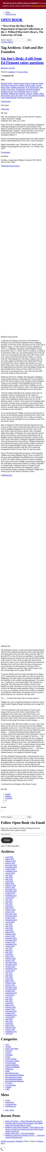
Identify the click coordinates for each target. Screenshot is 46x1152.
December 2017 (11, 889)
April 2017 (9, 906)
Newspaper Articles (12, 1061)
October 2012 (10, 1013)
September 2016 (11, 920)
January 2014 (10, 985)
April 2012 (9, 1023)
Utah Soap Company (24, 98)
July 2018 (8, 875)
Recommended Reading (13, 1079)
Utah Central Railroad (8, 98)
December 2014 (11, 963)
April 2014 (9, 979)
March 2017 (9, 908)
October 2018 (10, 869)
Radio (7, 1071)
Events (7, 1057)
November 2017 (11, 891)
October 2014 (10, 967)
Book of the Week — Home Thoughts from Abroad (23, 1121)
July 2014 (8, 973)
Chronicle (8, 1051)
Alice (7, 1045)
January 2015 (10, 960)
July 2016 (8, 924)
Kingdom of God (7, 91)
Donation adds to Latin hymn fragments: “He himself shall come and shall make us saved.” (24, 1124)
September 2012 (11, 1015)
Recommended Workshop (14, 1081)
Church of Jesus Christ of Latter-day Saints (28, 83)
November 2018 (11, 867)
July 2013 (8, 997)
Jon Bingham (20, 89)
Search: (3, 40)
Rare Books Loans (12, 1073)
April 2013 (9, 1003)
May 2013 (9, 1001)
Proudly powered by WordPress (12, 1141)
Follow (7, 840)
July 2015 (8, 948)
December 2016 (11, 914)
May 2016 (9, 928)
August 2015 (10, 946)
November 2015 (11, 940)
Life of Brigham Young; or (23, 91)
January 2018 (10, 887)
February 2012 (10, 1027)
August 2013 (10, 995)
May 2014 (9, 977)
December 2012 (11, 1011)
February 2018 (10, 885)
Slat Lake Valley (17, 95)
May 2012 (9, 1021)
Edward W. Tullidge (17, 85)
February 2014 (10, 983)
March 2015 (9, 956)
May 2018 (9, 879)
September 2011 (11, 1032)
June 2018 (9, 877)
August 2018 (10, 873)
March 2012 (9, 1025)
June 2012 (9, 1019)
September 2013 (11, 993)
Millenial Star (13, 93)
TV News (8, 1083)
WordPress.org (10, 1106)
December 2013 (11, 987)
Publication (9, 1069)
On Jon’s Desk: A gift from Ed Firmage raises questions (22, 60)
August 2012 (10, 1017)
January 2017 (10, 912)
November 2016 (11, 916)
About (7, 12)
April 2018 (9, 881)
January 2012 (10, 1029)
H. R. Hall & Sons (32, 87)
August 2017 (10, 898)
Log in (7, 1100)
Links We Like (10, 14)
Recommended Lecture (13, 1077)
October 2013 (10, 991)
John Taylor (11, 89)
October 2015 (10, 942)
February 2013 (10, 1007)
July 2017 (8, 900)
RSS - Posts (9, 1110)
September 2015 (11, 944)
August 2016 (10, 922)
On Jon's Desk (22, 72)
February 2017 (10, 910)
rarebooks (11, 72)
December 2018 (11, 865)
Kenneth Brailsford (33, 89)
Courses (8, 1053)
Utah (25, 95)
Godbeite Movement (17, 87)
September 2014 (11, 969)
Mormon (22, 93)
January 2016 (10, 936)
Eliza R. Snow (30, 85)
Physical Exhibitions (12, 1067)
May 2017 (9, 904)
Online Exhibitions (12, 1065)
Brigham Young (6, 83)
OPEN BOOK (11, 20)
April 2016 (9, 930)
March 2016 (9, 932)
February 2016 (10, 934)
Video (7, 1089)
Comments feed (10, 1104)
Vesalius (8, 1087)
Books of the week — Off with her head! (19, 1133)
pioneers (29, 93)
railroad (35, 93)
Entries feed (9, 1102)
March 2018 (9, 883)
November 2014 (11, 965)
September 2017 (11, 896)
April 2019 (9, 857)
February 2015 (10, 958)
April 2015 (9, 954)
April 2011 (9, 1034)
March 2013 (9, 1005)
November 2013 (11, 989)
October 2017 (10, 894)
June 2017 (9, 902)
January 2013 (10, 1009)
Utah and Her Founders (36, 95)
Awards (8, 1047)
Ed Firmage (5, 85)
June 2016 (9, 926)
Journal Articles (10, 1059)
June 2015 (9, 950)
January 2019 (10, 863)
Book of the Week (11, 1049)
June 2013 (9, 999)
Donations (9, 1055)
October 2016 (10, 918)
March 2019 (9, 859)
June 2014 (9, 975)
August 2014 (10, 971)
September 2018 (11, 871)
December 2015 (11, 938)
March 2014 (9, 981)
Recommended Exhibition (14, 1075)
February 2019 (10, 861)
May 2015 (9, 952)
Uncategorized (10, 1085)
